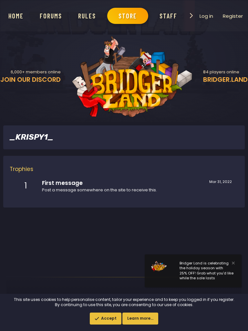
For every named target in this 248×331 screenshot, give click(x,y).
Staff (168, 16)
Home (16, 16)
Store (128, 16)
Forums (51, 16)
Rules (87, 16)
